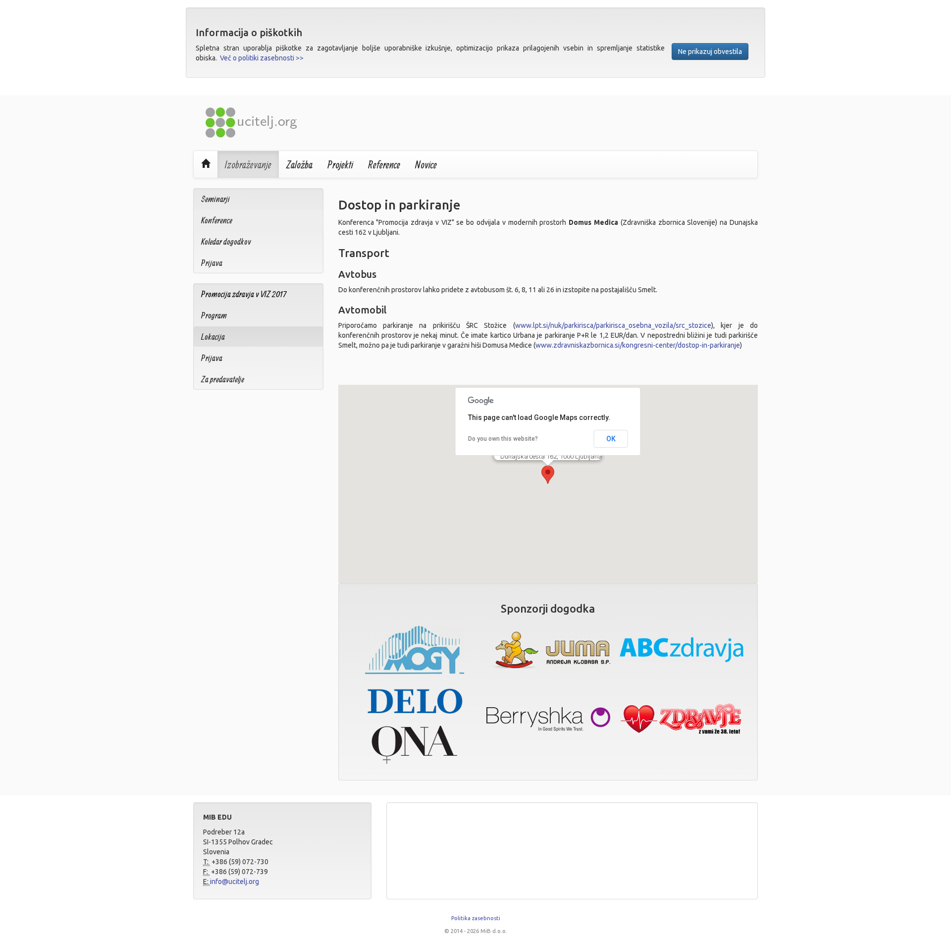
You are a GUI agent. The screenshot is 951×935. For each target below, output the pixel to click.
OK (611, 439)
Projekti (340, 164)
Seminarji (215, 199)
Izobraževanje (248, 164)
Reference (384, 164)
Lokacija (213, 336)
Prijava (211, 263)
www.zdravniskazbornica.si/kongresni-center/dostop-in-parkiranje (637, 345)
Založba (299, 164)
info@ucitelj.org (234, 881)
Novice (426, 164)
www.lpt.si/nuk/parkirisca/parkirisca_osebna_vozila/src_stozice (613, 325)
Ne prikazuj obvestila (710, 51)
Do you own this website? (503, 438)
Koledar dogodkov (226, 241)
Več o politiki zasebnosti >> (262, 58)
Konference (216, 220)
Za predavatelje (222, 379)
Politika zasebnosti (475, 918)
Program (214, 315)
